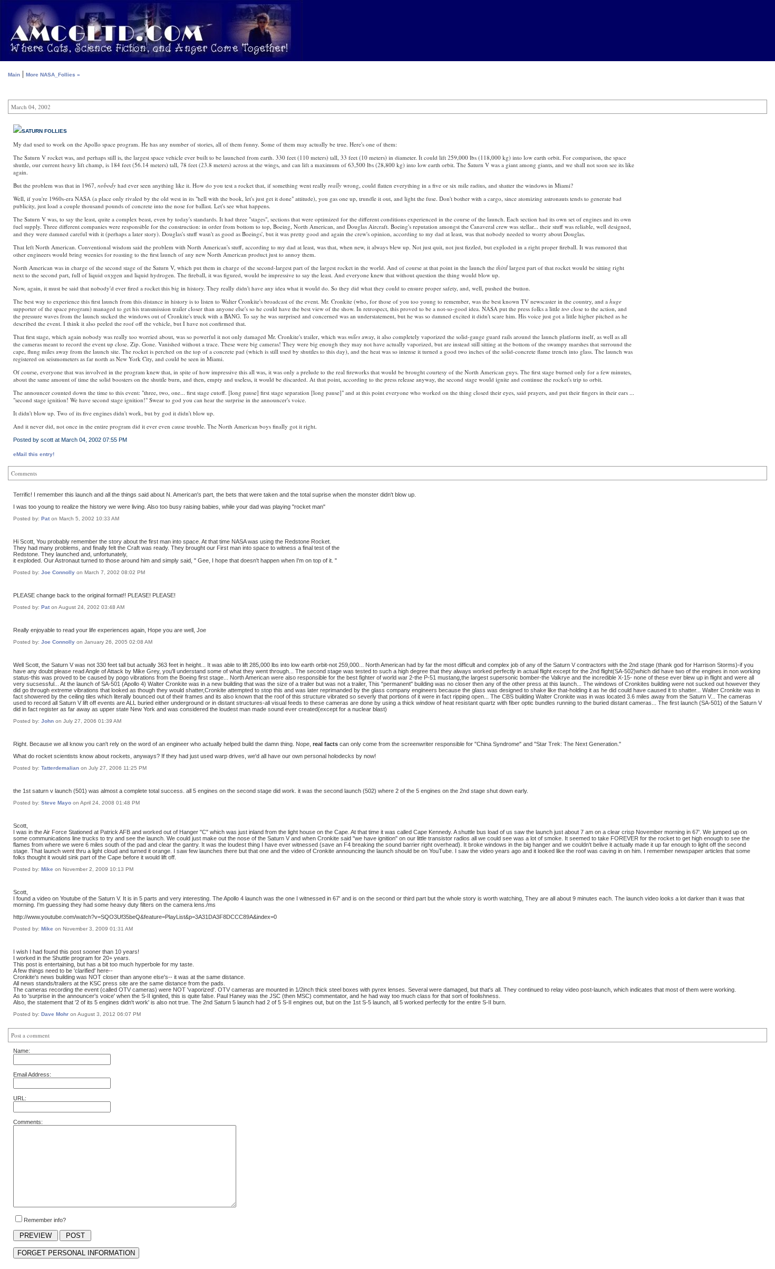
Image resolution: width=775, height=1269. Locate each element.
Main (14, 75)
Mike (47, 869)
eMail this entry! (33, 454)
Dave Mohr (55, 1014)
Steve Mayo (56, 803)
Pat (45, 518)
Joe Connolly (58, 572)
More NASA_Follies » (53, 75)
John (47, 721)
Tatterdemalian (60, 768)
